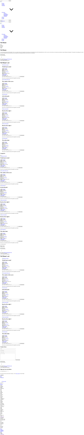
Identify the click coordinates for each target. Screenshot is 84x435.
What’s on (3, 5)
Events (1, 429)
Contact (3, 17)
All (0, 428)
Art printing (5, 35)
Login (3, 18)
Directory (3, 4)
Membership (5, 15)
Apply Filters (2, 416)
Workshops (1, 430)
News (1, 431)
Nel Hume (5, 68)
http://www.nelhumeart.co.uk (8, 252)
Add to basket (22, 76)
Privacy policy (4, 381)
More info (3, 12)
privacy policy (18, 373)
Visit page (7, 71)
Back (1, 44)
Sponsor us (5, 16)
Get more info (4, 89)
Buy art (3, 3)
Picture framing (6, 14)
